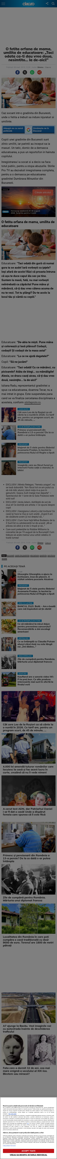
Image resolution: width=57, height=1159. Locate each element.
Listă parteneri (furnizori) (9, 1145)
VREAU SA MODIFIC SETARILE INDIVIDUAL (28, 1155)
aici (28, 1123)
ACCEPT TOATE (29, 1151)
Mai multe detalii (12, 1114)
